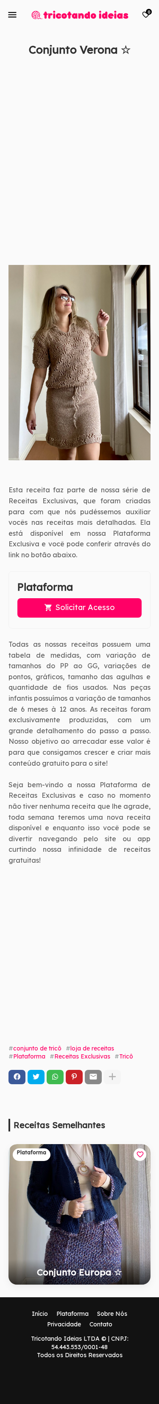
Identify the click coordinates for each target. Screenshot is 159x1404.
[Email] (93, 1077)
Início (40, 1314)
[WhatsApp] (55, 1077)
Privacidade (64, 1324)
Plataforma (29, 1056)
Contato (100, 1324)
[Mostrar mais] (112, 1077)
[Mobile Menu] (12, 15)
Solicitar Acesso (85, 607)
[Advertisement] (79, 165)
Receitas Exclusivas (82, 1056)
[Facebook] (16, 1077)
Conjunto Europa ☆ (79, 1271)
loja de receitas (92, 1048)
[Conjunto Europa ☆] (79, 1214)
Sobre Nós (112, 1314)
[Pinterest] (74, 1077)
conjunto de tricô (37, 1048)
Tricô (126, 1056)
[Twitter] (36, 1077)
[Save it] (146, 69)
